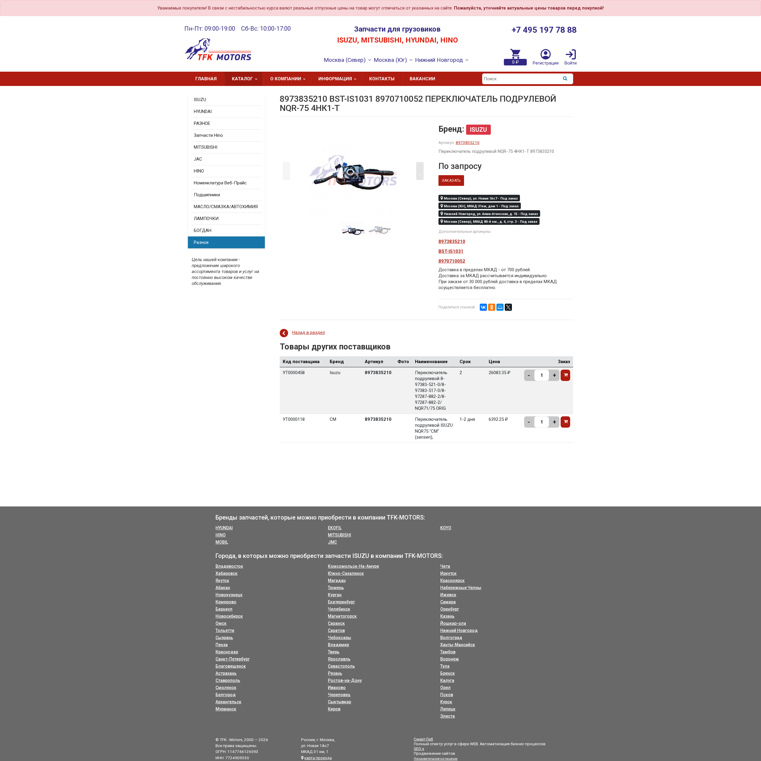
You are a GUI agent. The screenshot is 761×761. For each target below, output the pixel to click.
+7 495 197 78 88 (544, 30)
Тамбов (447, 651)
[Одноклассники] (491, 307)
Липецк (447, 709)
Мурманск (226, 709)
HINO (199, 171)
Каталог (242, 78)
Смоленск (226, 687)
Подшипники (207, 194)
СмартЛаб (423, 739)
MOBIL (222, 542)
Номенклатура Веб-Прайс (220, 183)
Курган (335, 594)
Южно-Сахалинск (346, 573)
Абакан (223, 587)
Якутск (222, 580)
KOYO (445, 527)
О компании (285, 78)
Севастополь (341, 666)
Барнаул (224, 609)
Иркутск (448, 573)
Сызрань (224, 637)
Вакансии (422, 78)
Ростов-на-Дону (345, 680)
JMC (332, 542)
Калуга (447, 680)
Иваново (337, 687)
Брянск (447, 673)
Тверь (333, 651)
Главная (206, 78)
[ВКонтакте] (483, 307)
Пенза (222, 644)
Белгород (226, 694)
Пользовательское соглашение (435, 758)
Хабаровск (227, 573)
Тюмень (336, 587)
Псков (446, 694)
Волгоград (451, 637)
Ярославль (339, 659)
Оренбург (449, 609)
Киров (334, 709)
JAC (198, 159)
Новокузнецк (229, 594)
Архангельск (228, 701)
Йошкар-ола (453, 623)
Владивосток (229, 566)
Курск (446, 701)
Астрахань (226, 673)
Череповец (339, 694)
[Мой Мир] (500, 307)
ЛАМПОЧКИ (206, 218)
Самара (448, 602)
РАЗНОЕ (202, 123)
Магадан (337, 580)
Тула (444, 666)
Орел (445, 687)
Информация (335, 78)
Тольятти (225, 630)
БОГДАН (202, 230)
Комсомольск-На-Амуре (353, 566)
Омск (221, 623)
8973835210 (467, 142)
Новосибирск (229, 616)
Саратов (336, 630)
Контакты (381, 78)
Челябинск (339, 609)
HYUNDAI (203, 111)
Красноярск (452, 580)
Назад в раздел (308, 332)
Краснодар (227, 651)
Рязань (335, 673)
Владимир (338, 644)
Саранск (336, 623)
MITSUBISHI (205, 147)
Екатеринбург (341, 602)
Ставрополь (228, 680)
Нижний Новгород (459, 630)
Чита (445, 566)
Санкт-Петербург (233, 659)
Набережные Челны (460, 587)
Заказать (451, 180)
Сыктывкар (339, 701)
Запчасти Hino (208, 135)
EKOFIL (335, 527)
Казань (447, 616)
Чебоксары (339, 637)
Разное (201, 242)
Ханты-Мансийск (457, 644)
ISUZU (200, 99)
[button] (420, 171)
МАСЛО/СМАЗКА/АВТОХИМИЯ (226, 206)
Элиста (447, 716)
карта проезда (318, 757)
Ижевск (448, 594)
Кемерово (226, 602)
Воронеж (449, 659)
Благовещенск (231, 666)
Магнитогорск (342, 616)
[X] (508, 307)
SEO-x (419, 748)
